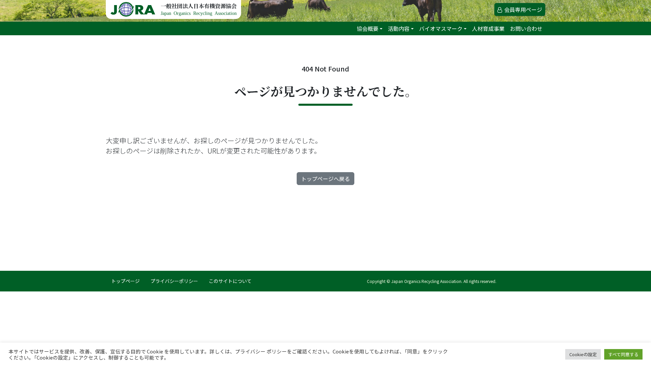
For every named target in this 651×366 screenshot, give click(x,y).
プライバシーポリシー (174, 281)
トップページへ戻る (325, 179)
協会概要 (367, 28)
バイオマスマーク (440, 28)
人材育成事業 (488, 28)
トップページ (125, 281)
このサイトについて (230, 281)
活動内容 (399, 28)
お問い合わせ (526, 28)
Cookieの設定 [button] (583, 354)
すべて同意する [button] (623, 354)
